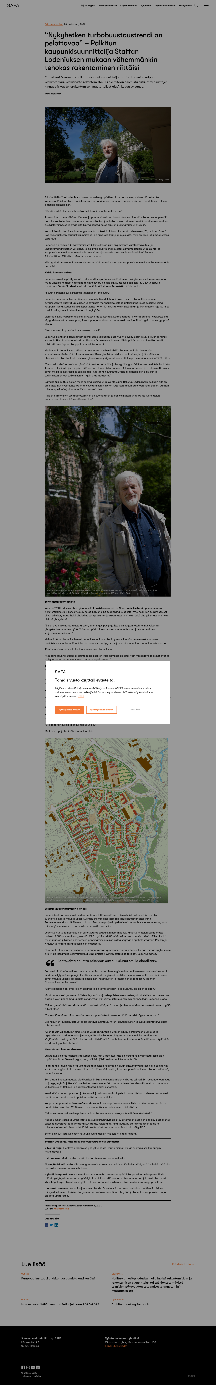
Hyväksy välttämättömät (101, 709)
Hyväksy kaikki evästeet (69, 709)
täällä (81, 696)
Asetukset (135, 709)
